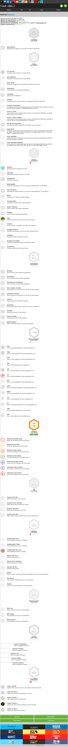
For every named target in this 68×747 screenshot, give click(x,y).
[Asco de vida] (1, 1)
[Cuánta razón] (4, 1)
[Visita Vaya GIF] (11, 741)
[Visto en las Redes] (11, 1)
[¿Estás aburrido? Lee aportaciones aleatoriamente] (30, 10)
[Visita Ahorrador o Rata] (34, 741)
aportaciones (51, 716)
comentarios (16, 720)
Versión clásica (40, 745)
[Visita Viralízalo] (11, 726)
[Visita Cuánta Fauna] (56, 731)
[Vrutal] (17, 1)
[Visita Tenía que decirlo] (34, 736)
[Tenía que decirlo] (35, 1)
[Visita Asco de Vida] (11, 731)
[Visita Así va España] (34, 731)
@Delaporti (18, 24)
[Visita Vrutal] (56, 736)
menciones (51, 720)
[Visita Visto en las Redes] (11, 736)
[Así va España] (14, 1)
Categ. (41, 10)
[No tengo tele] (29, 1)
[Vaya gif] (32, 1)
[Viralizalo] (41, 1)
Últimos (9, 10)
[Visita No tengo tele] (56, 741)
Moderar (58, 10)
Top (22, 10)
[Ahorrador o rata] (38, 1)
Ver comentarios (23, 21)
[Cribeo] (20, 1)
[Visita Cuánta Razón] (34, 726)
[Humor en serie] (23, 1)
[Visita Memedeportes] (56, 726)
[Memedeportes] (8, 1)
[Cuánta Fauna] (26, 1)
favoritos (16, 716)
